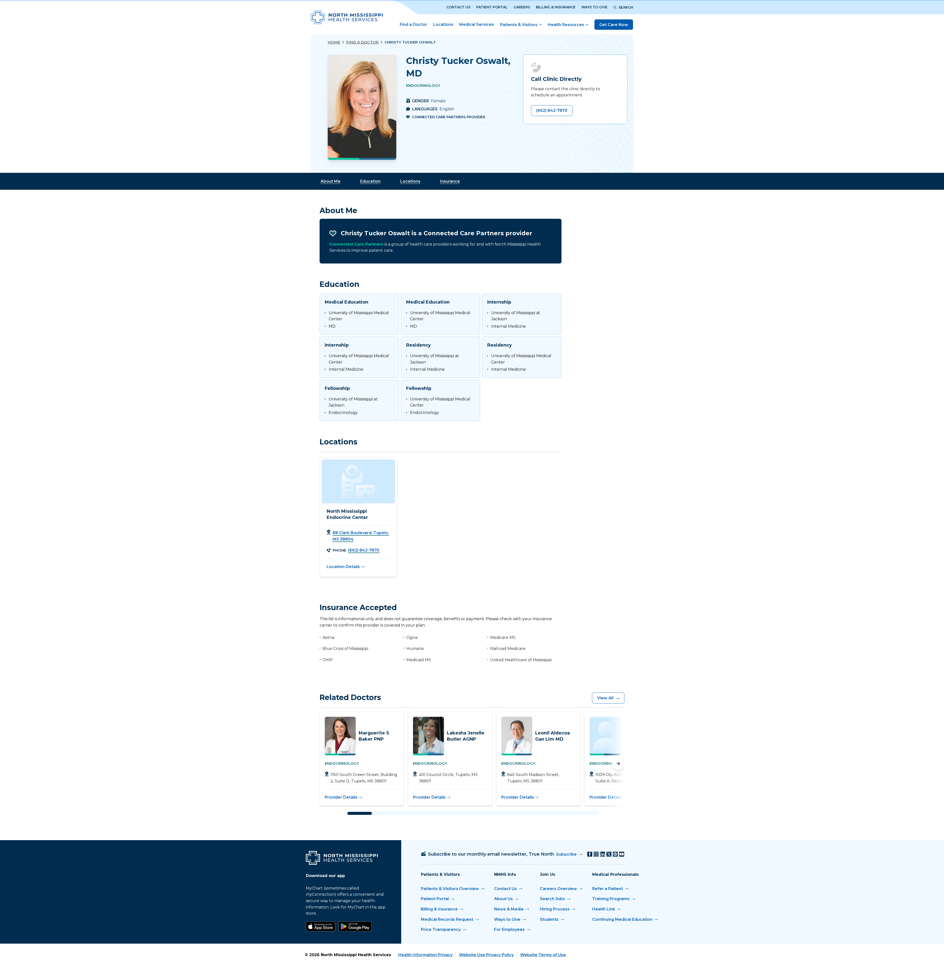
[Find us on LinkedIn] (602, 854)
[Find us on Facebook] (589, 854)
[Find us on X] (608, 854)
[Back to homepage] (347, 17)
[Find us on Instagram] (596, 854)
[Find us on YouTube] (621, 854)
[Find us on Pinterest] (615, 854)
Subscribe (566, 854)
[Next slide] (618, 764)
